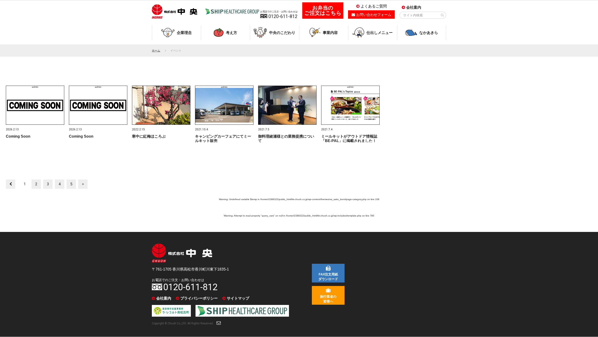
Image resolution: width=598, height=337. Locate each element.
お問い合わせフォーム (373, 15)
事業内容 (330, 33)
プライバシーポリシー (199, 298)
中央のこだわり (282, 33)
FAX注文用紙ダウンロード (328, 276)
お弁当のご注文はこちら (323, 10)
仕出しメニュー (380, 33)
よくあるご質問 (374, 6)
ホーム (156, 50)
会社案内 (413, 7)
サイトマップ (238, 298)
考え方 (231, 33)
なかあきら (428, 33)
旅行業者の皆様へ (328, 299)
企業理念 (184, 33)
